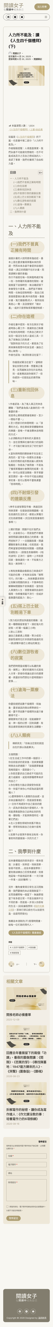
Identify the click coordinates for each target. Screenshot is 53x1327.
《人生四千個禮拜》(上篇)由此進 (25, 129)
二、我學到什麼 (18, 211)
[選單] (46, 17)
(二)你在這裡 (20, 186)
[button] (2, 601)
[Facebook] (8, 17)
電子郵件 (12, 1164)
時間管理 (14, 953)
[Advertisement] (26, 107)
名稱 (11, 1156)
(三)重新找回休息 (22, 189)
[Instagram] (15, 17)
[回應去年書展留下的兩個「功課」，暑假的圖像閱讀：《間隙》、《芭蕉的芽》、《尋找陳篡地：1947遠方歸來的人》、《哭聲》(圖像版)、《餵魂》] (26, 1036)
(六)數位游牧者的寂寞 (24, 200)
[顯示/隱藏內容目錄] (39, 173)
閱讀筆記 (38, 59)
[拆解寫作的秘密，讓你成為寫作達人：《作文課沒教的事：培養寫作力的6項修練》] (26, 1093)
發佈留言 (13, 1218)
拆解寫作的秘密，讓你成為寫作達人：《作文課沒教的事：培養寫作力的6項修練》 (26, 1114)
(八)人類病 (18, 208)
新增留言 (12, 1182)
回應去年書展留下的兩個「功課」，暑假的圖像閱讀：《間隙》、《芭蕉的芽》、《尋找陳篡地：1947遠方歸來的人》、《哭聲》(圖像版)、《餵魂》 (26, 1062)
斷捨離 (32, 947)
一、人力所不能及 (19, 178)
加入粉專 (42, 6)
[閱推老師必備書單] (26, 998)
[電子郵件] (21, 17)
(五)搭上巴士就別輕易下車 (27, 197)
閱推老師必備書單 (18, 1015)
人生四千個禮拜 (26, 137)
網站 (10, 1173)
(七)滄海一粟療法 (22, 204)
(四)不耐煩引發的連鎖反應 (27, 193)
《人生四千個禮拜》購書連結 (26, 932)
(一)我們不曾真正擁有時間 (27, 182)
